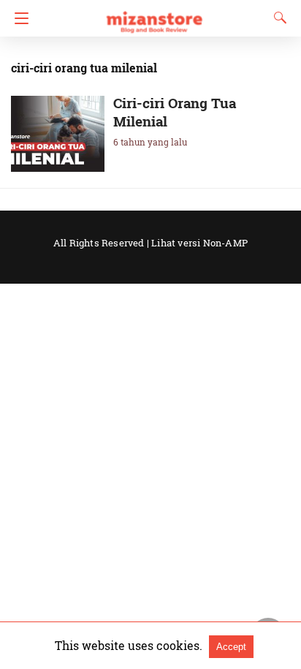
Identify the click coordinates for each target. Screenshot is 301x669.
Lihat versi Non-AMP (199, 242)
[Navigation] (18, 18)
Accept (231, 646)
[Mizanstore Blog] (153, 15)
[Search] (277, 17)
